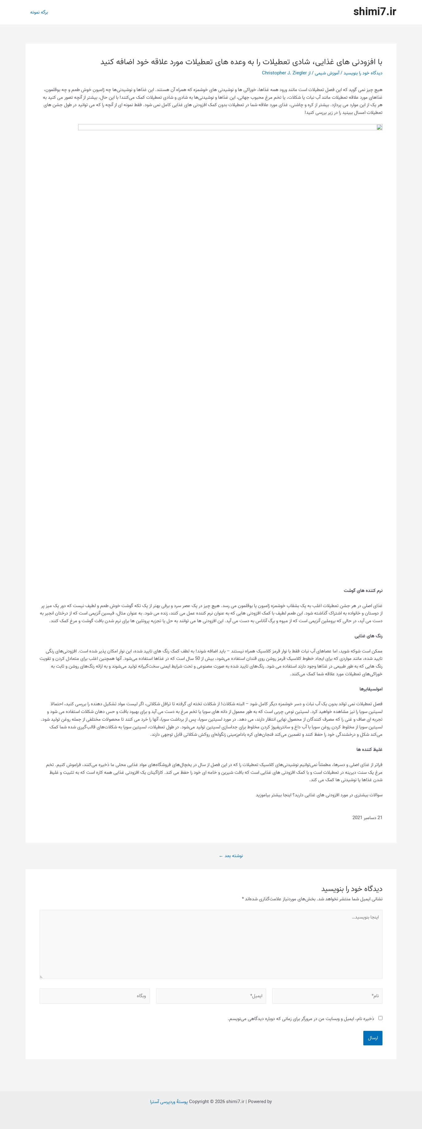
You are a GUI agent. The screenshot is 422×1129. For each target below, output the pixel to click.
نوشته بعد (231, 856)
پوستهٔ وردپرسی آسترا (169, 1102)
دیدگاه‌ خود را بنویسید (363, 73)
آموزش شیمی (327, 73)
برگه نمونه (39, 12)
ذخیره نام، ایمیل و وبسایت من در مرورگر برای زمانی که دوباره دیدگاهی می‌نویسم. (301, 1019)
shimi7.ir (374, 12)
